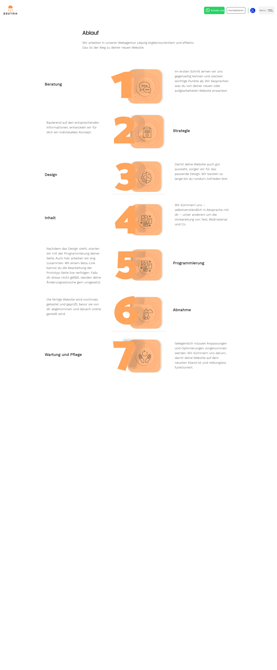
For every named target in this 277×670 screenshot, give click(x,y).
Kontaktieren (236, 10)
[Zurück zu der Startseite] (10, 10)
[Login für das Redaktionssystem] (253, 10)
